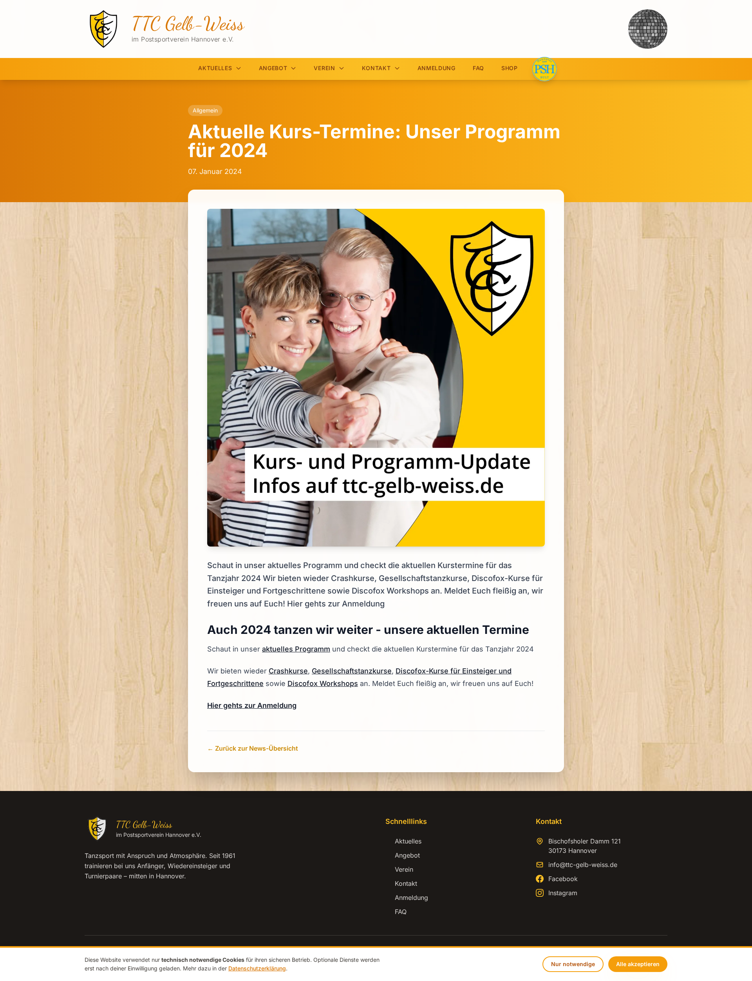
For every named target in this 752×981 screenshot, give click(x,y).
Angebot (273, 68)
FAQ (478, 68)
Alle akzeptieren (638, 964)
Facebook (563, 879)
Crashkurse (288, 671)
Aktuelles (215, 68)
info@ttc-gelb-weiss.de (582, 865)
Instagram (562, 893)
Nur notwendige (573, 964)
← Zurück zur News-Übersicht (252, 748)
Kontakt (376, 68)
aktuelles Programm (296, 649)
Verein (324, 68)
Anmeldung (437, 68)
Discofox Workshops (322, 683)
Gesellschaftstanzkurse (352, 671)
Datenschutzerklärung (257, 968)
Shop (509, 68)
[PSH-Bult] (544, 68)
